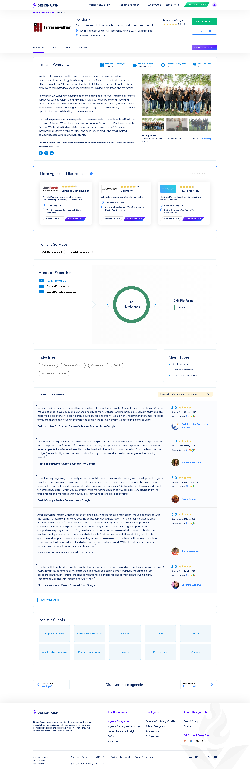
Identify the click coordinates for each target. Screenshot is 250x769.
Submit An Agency (155, 726)
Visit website (203, 21)
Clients (69, 47)
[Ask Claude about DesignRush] (184, 741)
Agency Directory (48, 13)
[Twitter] (209, 757)
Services (54, 47)
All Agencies (152, 736)
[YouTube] (215, 757)
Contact (203, 31)
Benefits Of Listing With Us (160, 721)
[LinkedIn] (190, 757)
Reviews (83, 47)
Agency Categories (118, 721)
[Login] (214, 4)
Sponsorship (152, 731)
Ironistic (83, 20)
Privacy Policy (110, 757)
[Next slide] (155, 305)
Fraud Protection (144, 757)
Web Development (52, 251)
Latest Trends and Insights (122, 731)
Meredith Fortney (191, 462)
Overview (38, 47)
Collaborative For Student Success (196, 426)
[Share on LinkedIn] (52, 153)
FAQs (111, 736)
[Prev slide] (108, 305)
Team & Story (190, 721)
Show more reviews (49, 600)
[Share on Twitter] (46, 153)
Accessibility (126, 757)
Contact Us (189, 726)
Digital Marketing (80, 251)
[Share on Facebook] (41, 153)
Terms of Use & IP (91, 757)
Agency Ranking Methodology (124, 726)
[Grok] (203, 741)
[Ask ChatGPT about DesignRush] (197, 741)
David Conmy (189, 499)
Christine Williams (191, 584)
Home (35, 13)
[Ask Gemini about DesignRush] (191, 741)
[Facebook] (203, 757)
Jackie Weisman (190, 551)
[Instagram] (196, 757)
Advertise (113, 741)
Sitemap (75, 757)
